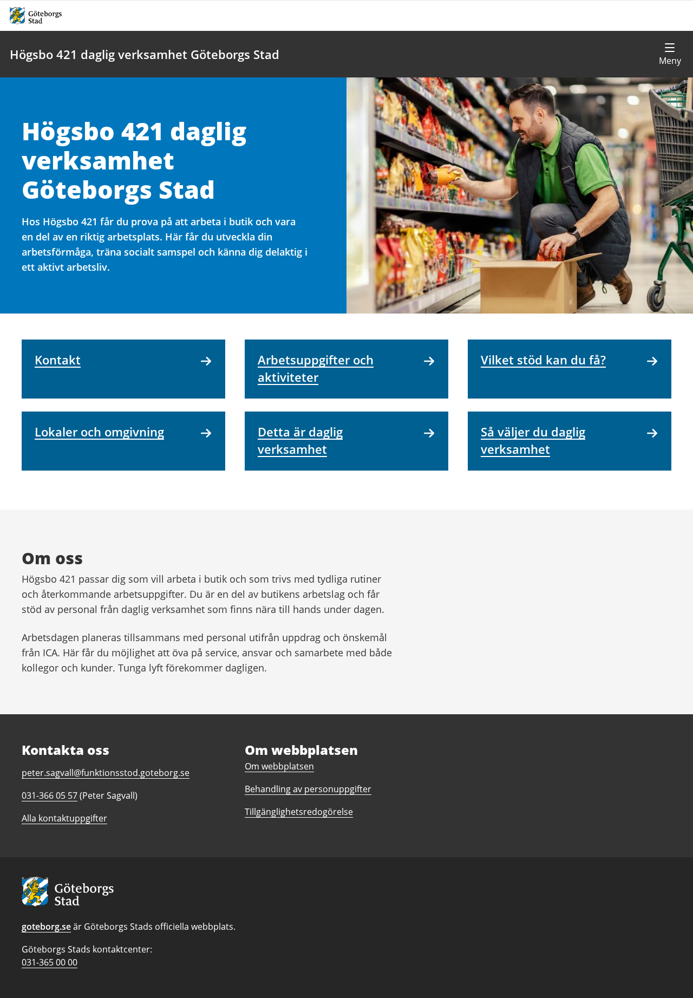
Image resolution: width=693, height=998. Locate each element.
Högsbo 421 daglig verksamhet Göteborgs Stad (144, 54)
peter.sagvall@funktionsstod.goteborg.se (105, 773)
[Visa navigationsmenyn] (669, 54)
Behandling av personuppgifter (308, 789)
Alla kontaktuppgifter (64, 818)
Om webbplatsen (279, 766)
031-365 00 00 (49, 962)
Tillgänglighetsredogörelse (299, 812)
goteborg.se (46, 926)
